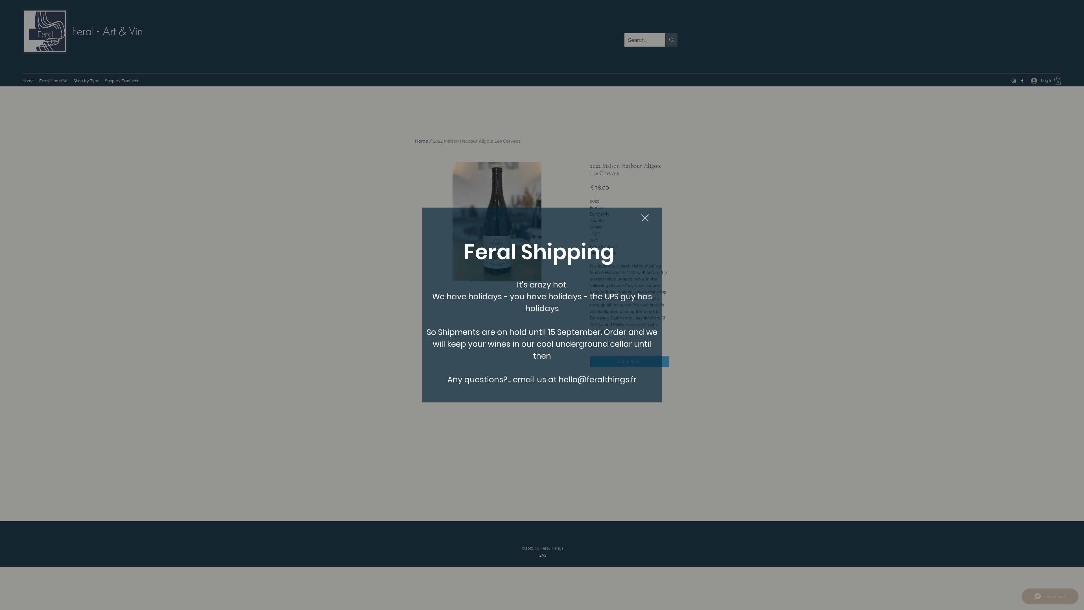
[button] (645, 217)
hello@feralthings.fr (598, 379)
